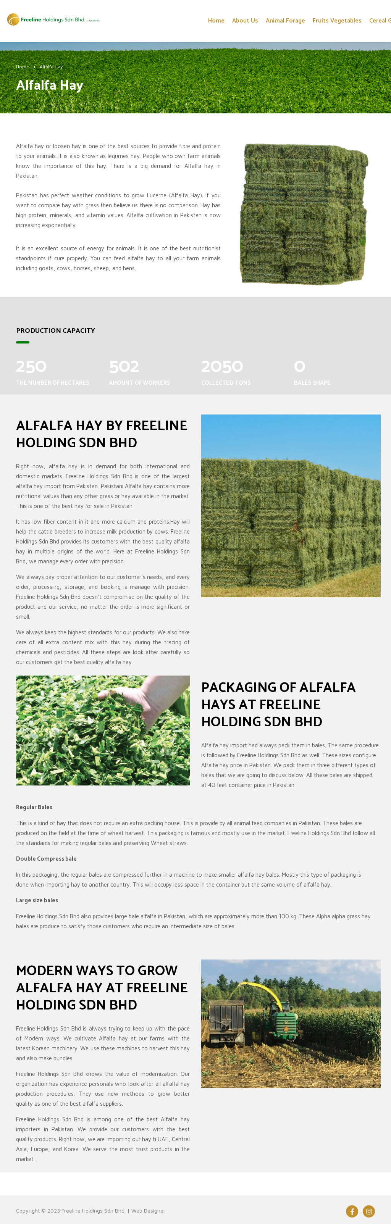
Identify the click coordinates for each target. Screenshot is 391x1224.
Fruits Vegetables (337, 21)
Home (216, 21)
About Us (245, 21)
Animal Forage (285, 21)
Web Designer (148, 1210)
